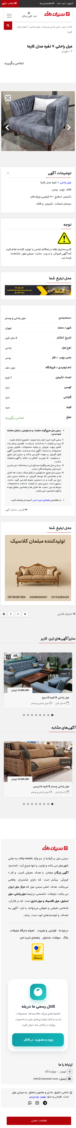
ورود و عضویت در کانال (38, 1039)
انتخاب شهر (8, 3)
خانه (70, 27)
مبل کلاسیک (52, 901)
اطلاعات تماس (39, 1121)
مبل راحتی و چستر (51, 27)
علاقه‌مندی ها (46, 3)
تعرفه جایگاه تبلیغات (22, 931)
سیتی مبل (27, 254)
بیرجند (63, 673)
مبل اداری (36, 901)
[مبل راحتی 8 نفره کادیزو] (38, 673)
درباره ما (63, 931)
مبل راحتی (65, 182)
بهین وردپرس (37, 1097)
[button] (38, 174)
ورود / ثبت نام (64, 3)
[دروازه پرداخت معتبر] (38, 952)
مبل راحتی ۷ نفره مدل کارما (49, 46)
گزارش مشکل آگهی (15, 510)
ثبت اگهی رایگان (28, 16)
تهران (64, 51)
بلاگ (65, 938)
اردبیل (64, 762)
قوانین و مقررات (46, 931)
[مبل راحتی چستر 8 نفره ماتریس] (38, 762)
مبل (64, 27)
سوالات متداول (51, 938)
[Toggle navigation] (8, 15)
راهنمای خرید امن (30, 938)
